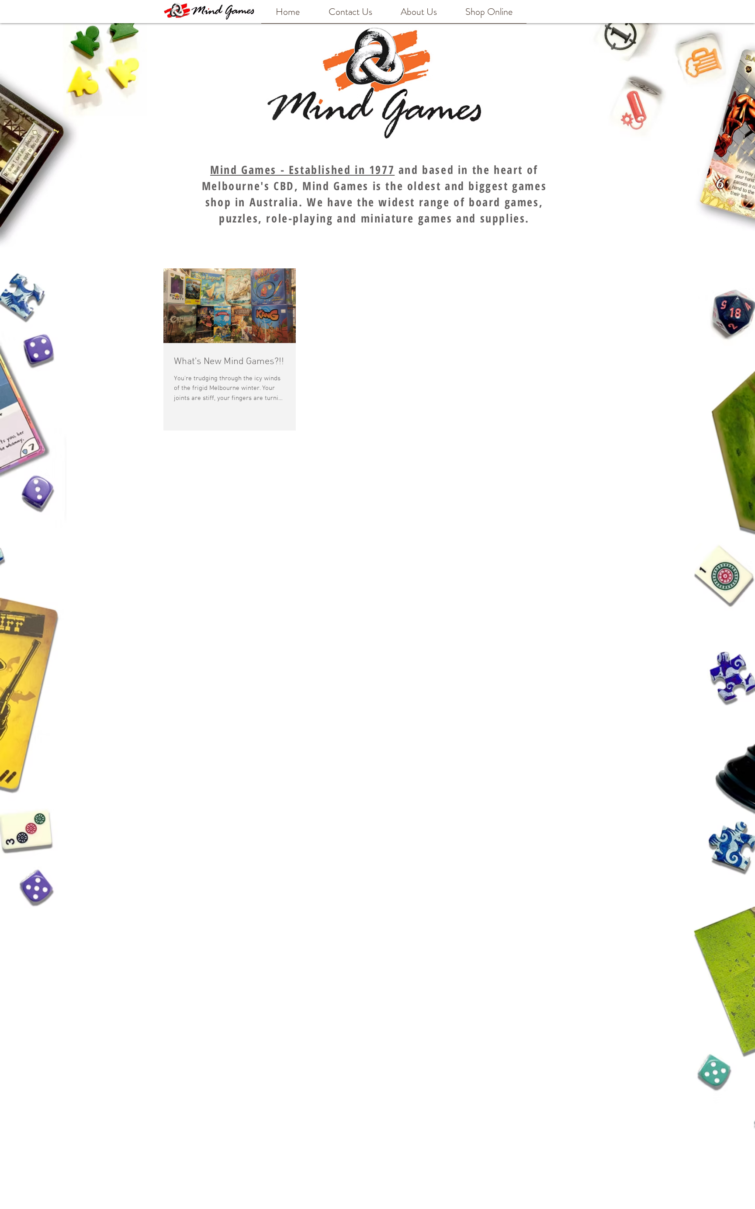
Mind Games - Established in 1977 (302, 169)
